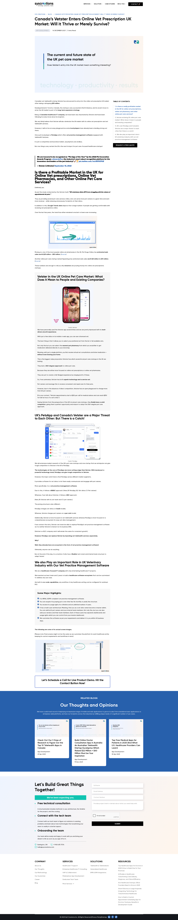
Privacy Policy (96, 917)
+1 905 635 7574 (58, 844)
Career (37, 879)
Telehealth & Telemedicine (99, 866)
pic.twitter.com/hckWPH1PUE (91, 161)
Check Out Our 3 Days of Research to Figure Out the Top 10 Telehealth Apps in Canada (50, 744)
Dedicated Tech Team (70, 879)
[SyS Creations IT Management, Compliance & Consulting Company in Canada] (44, 4)
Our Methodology (41, 872)
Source (63, 254)
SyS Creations (40, 14)
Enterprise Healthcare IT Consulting (75, 869)
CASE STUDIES (110, 4)
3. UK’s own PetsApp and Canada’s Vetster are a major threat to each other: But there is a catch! (127, 128)
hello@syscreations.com (46, 847)
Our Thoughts (39, 869)
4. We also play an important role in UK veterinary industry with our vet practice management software (127, 137)
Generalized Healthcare (98, 869)
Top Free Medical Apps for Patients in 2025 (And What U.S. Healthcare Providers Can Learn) (126, 744)
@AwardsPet (57, 159)
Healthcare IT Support (70, 866)
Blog (50, 14)
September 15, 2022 (63, 166)
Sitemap (104, 917)
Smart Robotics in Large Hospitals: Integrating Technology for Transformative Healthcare (130, 891)
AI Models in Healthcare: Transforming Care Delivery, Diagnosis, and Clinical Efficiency (129, 876)
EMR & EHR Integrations (98, 872)
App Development (42, 30)
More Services (67, 884)
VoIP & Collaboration (70, 872)
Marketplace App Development (73, 876)
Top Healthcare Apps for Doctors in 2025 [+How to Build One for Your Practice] (130, 868)
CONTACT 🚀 (135, 4)
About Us (38, 866)
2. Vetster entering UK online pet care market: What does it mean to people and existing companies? (128, 120)
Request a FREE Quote (125, 145)
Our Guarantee (40, 876)
